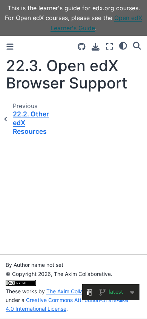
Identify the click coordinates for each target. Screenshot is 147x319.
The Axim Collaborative (74, 291)
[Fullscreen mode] (109, 46)
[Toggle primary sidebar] (10, 46)
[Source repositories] (82, 46)
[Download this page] (96, 46)
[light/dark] (123, 45)
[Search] (137, 45)
